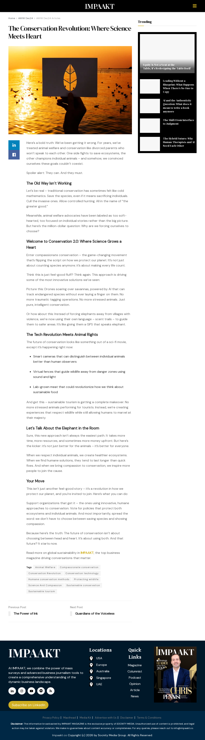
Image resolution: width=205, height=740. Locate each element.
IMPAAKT (99, 6)
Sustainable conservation (83, 585)
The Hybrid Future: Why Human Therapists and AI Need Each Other (179, 142)
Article (135, 690)
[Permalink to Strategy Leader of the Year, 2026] (175, 675)
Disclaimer (126, 717)
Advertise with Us (106, 717)
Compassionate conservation (79, 567)
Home (11, 18)
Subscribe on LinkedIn (28, 705)
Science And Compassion (45, 585)
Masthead (69, 717)
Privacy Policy (51, 717)
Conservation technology (82, 573)
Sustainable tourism (41, 591)
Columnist (135, 671)
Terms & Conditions (149, 717)
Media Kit (85, 717)
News (135, 696)
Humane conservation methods (48, 579)
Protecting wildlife (86, 579)
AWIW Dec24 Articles (48, 18)
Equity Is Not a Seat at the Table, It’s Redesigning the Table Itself (167, 66)
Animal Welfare (45, 567)
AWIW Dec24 (25, 18)
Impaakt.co (59, 735)
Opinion (135, 684)
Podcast (135, 677)
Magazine (135, 665)
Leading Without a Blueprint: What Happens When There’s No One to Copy (178, 86)
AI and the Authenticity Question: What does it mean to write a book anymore (177, 106)
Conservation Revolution (44, 573)
